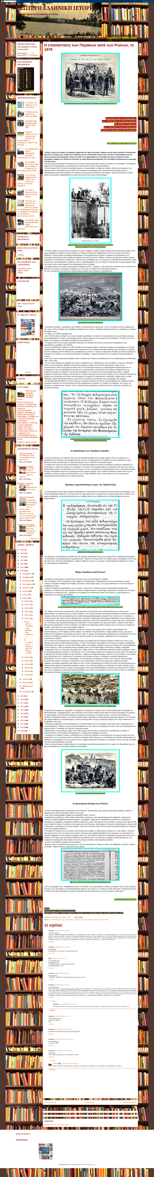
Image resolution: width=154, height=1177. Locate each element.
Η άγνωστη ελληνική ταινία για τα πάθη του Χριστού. (27, 472)
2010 (22, 727)
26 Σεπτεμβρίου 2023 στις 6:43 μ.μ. (64, 1050)
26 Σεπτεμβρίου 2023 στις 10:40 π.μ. (64, 1039)
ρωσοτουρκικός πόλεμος (80, 919)
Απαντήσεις (53, 1001)
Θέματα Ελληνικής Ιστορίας (26, 498)
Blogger (93, 1164)
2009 (22, 731)
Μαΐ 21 (27, 612)
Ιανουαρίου (26, 692)
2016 (22, 706)
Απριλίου (26, 679)
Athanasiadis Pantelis (98, 919)
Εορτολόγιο (28, 372)
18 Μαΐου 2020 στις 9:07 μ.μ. (62, 985)
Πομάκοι (66, 919)
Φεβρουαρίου (27, 686)
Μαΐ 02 (27, 675)
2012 (22, 720)
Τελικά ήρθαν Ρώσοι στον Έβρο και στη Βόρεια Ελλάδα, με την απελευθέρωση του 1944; (27, 166)
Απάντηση (51, 942)
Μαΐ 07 (27, 668)
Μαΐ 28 (27, 601)
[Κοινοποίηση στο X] (78, 917)
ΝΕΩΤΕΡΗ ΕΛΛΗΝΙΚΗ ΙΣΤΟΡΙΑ (55, 8)
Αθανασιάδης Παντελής (58, 919)
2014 (22, 713)
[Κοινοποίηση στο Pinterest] (82, 917)
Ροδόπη (71, 919)
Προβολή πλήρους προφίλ (27, 442)
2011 (22, 724)
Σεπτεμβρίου (27, 584)
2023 (22, 560)
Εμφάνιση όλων (33, 538)
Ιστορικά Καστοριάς (27, 524)
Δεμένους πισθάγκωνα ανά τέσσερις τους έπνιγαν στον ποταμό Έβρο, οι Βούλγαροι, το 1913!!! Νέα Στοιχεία (27, 138)
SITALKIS (55, 1063)
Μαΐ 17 (27, 618)
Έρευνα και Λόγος (26, 466)
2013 (22, 717)
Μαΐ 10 (27, 661)
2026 (22, 550)
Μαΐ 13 (27, 657)
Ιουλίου (25, 591)
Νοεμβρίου (26, 577)
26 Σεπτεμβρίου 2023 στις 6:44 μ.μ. (70, 1063)
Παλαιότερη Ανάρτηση (130, 1102)
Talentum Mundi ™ (26, 453)
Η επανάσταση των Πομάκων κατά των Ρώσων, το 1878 (28, 646)
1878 (49, 919)
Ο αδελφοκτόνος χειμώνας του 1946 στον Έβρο (31, 114)
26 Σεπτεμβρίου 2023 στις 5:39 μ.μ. (68, 1004)
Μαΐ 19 (27, 615)
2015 (22, 710)
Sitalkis (107, 919)
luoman (84, 1164)
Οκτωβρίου (27, 581)
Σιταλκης (90, 919)
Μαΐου (25, 598)
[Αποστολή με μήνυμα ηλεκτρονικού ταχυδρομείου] (75, 917)
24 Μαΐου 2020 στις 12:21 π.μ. (62, 1016)
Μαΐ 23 (27, 608)
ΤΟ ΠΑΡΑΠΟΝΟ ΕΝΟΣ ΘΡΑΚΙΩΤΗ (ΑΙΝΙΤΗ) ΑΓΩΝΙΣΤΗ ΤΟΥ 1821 (27, 153)
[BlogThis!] (77, 917)
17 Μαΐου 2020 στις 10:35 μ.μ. (62, 930)
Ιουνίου (25, 595)
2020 (22, 571)
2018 (22, 699)
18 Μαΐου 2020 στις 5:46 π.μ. (59, 958)
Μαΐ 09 (27, 664)
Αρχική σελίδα (89, 1102)
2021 (22, 567)
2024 (22, 557)
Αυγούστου (26, 588)
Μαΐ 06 (27, 671)
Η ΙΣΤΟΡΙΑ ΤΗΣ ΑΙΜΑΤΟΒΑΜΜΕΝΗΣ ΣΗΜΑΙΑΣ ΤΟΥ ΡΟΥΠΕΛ (27, 224)
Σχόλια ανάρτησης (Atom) (94, 1108)
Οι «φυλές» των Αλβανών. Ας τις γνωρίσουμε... (31, 105)
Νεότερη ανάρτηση (50, 1102)
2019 (22, 696)
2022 (22, 564)
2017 (22, 703)
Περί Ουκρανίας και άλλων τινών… (31, 487)
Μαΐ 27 (27, 605)
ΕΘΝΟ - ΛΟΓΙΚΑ (26, 483)
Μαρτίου (26, 682)
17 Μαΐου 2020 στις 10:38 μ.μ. (62, 947)
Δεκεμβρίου (27, 574)
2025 (22, 553)
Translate (34, 55)
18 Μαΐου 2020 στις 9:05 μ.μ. (62, 973)
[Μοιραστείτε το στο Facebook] (80, 917)
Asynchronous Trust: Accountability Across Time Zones (27, 457)
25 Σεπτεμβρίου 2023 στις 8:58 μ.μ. (64, 1029)
